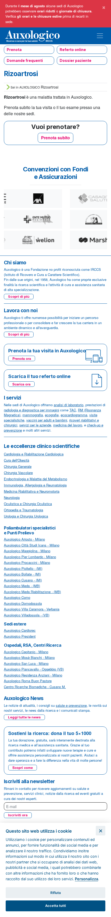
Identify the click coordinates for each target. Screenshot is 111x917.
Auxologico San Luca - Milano (26, 663)
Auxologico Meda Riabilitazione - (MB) (32, 591)
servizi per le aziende (35, 425)
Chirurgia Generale (17, 466)
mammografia (32, 414)
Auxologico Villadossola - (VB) (26, 615)
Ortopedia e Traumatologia (23, 509)
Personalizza (86, 879)
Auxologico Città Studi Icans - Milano (31, 545)
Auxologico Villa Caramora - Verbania (31, 609)
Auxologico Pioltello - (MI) (23, 568)
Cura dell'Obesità (16, 460)
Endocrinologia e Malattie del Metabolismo (35, 478)
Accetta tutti (55, 906)
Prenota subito (55, 138)
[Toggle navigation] (100, 36)
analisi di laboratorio (68, 404)
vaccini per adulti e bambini (46, 420)
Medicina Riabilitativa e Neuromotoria (31, 491)
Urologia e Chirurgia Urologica (26, 516)
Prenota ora (21, 358)
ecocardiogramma (74, 414)
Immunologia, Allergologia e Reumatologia (35, 485)
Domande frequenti (25, 60)
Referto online (73, 49)
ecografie (52, 414)
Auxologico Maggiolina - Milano (27, 550)
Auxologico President (20, 636)
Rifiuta (55, 893)
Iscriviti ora (18, 815)
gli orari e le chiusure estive (39, 16)
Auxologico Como (17, 597)
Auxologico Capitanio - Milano (26, 651)
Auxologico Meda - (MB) (22, 585)
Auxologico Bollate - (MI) (22, 574)
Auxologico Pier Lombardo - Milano (30, 556)
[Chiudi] (100, 830)
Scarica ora (21, 384)
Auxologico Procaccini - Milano (27, 562)
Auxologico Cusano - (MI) (23, 580)
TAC (72, 409)
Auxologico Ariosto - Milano (24, 539)
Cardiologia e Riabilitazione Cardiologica (34, 454)
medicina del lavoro (67, 425)
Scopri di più (18, 296)
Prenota (14, 49)
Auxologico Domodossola (23, 603)
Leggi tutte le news (24, 717)
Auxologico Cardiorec (20, 630)
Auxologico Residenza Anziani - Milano (33, 675)
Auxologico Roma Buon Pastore (28, 680)
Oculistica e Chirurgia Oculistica (28, 503)
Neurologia (12, 497)
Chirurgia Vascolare (18, 472)
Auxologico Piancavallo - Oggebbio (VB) (34, 669)
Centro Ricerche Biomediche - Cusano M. (35, 686)
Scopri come (22, 767)
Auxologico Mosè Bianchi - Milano (29, 657)
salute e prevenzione (71, 705)
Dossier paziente (75, 60)
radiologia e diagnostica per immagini (31, 409)
